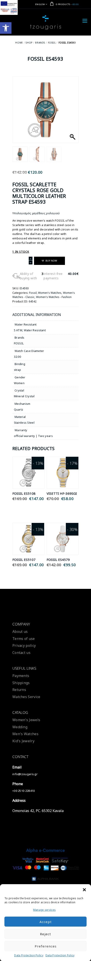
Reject (45, 934)
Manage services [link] (44, 910)
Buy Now (51, 260)
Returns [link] (19, 689)
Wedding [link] (19, 727)
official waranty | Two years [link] (33, 436)
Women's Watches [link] (49, 293)
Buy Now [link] (28, 478)
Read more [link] (28, 467)
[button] (84, 890)
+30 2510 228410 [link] (23, 791)
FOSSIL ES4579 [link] (58, 560)
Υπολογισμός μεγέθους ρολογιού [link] (36, 213)
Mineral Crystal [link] (24, 396)
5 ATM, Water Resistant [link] (30, 330)
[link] (5, 28)
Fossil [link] (52, 42)
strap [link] (17, 370)
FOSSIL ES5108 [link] (24, 493)
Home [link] (19, 42)
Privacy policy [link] (24, 645)
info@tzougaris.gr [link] (25, 774)
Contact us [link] (21, 652)
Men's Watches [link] (25, 733)
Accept (46, 921)
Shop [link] (29, 42)
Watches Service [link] (26, 696)
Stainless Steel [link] (24, 423)
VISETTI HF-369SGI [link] (62, 493)
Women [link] (19, 383)
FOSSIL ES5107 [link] (24, 560)
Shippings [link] (21, 682)
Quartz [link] (18, 409)
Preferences (46, 946)
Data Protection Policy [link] (28, 955)
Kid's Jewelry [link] (23, 741)
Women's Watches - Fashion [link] (54, 297)
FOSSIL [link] (19, 343)
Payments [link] (20, 675)
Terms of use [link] (23, 638)
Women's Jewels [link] (26, 719)
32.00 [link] (17, 357)
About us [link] (20, 631)
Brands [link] (40, 42)
